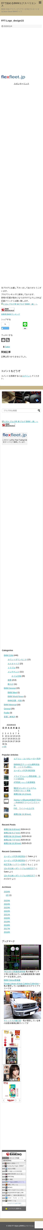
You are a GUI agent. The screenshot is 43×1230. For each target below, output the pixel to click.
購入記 (10, 684)
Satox (7, 347)
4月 (7, 895)
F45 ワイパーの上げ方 (24, 808)
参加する (23, 1205)
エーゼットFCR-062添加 (24, 770)
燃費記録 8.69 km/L (12, 829)
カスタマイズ (13, 664)
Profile (6, 713)
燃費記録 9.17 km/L (12, 833)
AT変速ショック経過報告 (24, 782)
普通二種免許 (9, 717)
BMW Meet (12, 692)
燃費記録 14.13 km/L (22, 794)
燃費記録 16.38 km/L (22, 814)
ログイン (26, 376)
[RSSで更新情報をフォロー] (8, 340)
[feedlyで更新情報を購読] (3, 340)
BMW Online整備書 (12, 980)
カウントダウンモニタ (17, 660)
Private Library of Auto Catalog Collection (21, 984)
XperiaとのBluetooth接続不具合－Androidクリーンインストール (27, 802)
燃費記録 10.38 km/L (12, 843)
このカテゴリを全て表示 (14, 1203)
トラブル (11, 668)
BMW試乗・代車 (15, 701)
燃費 (9, 680)
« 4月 (4, 747)
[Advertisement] (21, 51)
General (7, 709)
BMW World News (15, 696)
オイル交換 (16, 676)
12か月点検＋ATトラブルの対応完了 (19, 869)
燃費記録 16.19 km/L (12, 836)
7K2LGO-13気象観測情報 (14, 972)
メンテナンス (13, 672)
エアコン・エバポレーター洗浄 (27, 759)
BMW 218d (8, 655)
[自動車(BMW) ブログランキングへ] (8, 426)
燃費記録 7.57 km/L (12, 840)
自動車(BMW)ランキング (10, 314)
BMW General (10, 688)
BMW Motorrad (10, 705)
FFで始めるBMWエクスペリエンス (18, 4)
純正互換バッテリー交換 (14, 864)
